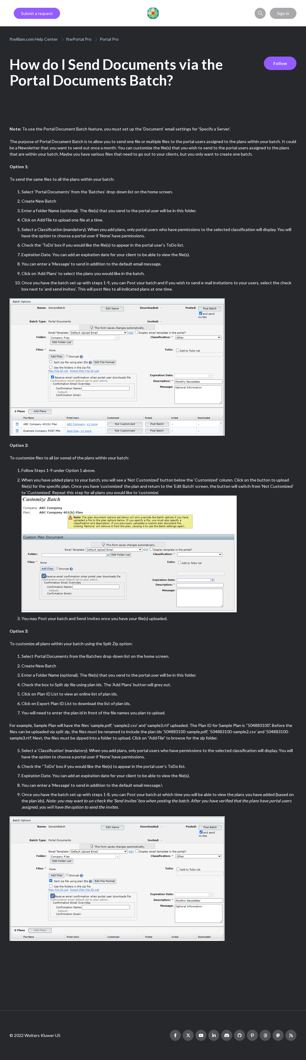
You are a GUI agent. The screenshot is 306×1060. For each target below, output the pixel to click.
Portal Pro (109, 39)
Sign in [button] (283, 13)
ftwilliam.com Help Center (34, 39)
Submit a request (37, 13)
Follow (280, 63)
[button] (260, 13)
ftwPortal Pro (78, 39)
